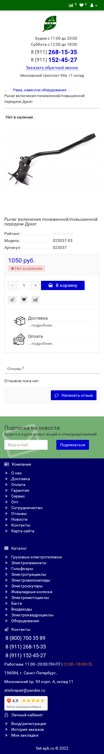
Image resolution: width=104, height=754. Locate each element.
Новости (18, 519)
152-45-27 (54, 60)
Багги (16, 603)
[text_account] (94, 5)
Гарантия (19, 490)
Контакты (20, 525)
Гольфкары (21, 568)
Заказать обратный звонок (52, 67)
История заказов (27, 729)
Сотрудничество (26, 507)
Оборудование (24, 620)
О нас (16, 473)
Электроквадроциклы (31, 615)
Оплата (17, 484)
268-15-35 (54, 52)
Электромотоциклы (29, 597)
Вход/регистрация (28, 723)
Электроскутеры (26, 586)
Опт (14, 502)
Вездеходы (21, 609)
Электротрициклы (28, 574)
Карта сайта (22, 531)
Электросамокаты (28, 562)
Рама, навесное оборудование (39, 90)
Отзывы (15, 368)
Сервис (17, 496)
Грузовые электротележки (36, 557)
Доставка (20, 478)
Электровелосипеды (30, 580)
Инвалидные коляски (31, 591)
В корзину (66, 285)
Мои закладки (24, 735)
